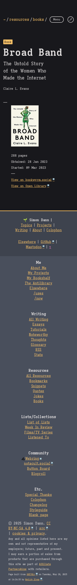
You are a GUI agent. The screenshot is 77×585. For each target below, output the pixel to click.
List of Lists (38, 422)
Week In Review (38, 427)
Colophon (54, 230)
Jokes (38, 396)
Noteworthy (38, 335)
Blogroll (38, 474)
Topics (26, 225)
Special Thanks (38, 495)
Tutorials (38, 330)
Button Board (38, 469)
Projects (44, 225)
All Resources (38, 376)
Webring (32, 459)
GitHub (46, 242)
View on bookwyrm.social (31, 180)
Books (38, 401)
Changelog (38, 505)
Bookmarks (38, 381)
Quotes (38, 391)
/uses (38, 293)
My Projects (38, 273)
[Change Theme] (71, 19)
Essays (38, 324)
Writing (21, 230)
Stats (38, 355)
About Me (38, 268)
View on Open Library (28, 186)
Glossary (38, 345)
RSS (38, 350)
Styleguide (39, 510)
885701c (31, 574)
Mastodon (33, 247)
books (38, 19)
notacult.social (37, 464)
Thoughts (38, 340)
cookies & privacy (28, 534)
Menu (56, 19)
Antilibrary (38, 283)
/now (38, 299)
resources (19, 19)
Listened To (38, 437)
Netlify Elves (32, 579)
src (42, 528)
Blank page (38, 515)
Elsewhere (27, 242)
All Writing (38, 320)
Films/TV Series (38, 432)
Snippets (38, 386)
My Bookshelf (38, 278)
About (37, 230)
